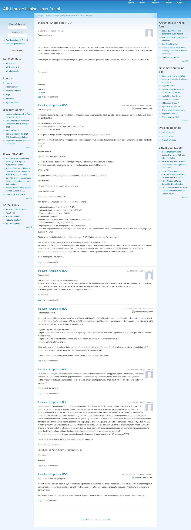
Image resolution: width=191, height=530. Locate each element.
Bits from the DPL (13, 130)
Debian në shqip (168, 132)
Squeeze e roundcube (171, 107)
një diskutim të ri (12, 67)
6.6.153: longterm (13, 224)
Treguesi (130, 3)
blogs (8, 95)
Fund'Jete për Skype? (170, 57)
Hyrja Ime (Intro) (168, 86)
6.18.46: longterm (13, 216)
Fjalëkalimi (17, 32)
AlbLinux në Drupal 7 (170, 103)
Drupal (107, 520)
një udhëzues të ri (13, 71)
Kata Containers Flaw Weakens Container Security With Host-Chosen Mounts (174, 191)
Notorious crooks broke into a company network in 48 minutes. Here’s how (175, 51)
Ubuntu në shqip (168, 136)
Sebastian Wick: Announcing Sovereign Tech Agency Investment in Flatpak (17, 162)
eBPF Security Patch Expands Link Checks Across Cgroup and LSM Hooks (175, 165)
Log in (40, 97)
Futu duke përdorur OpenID (17, 40)
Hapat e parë (63, 16)
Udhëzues (155, 3)
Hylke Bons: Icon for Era (15, 194)
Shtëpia (40, 16)
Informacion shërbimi (170, 99)
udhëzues (10, 99)
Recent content (12, 87)
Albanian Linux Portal (31, 9)
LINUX (54, 16)
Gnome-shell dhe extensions (173, 110)
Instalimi (89, 16)
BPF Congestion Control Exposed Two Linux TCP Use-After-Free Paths (174, 155)
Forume (142, 3)
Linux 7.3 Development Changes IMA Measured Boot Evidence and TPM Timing (173, 174)
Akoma (29, 147)
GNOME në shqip (169, 140)
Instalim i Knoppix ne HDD (52, 105)
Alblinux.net (85, 520)
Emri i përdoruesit (17, 24)
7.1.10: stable (11, 213)
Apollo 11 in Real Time (171, 96)
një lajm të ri (11, 63)
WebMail (180, 3)
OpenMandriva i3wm (170, 44)
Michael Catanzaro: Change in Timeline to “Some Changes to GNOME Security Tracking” (18, 171)
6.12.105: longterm (13, 220)
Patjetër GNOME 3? (170, 114)
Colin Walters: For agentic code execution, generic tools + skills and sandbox (18, 181)
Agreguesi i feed (12, 103)
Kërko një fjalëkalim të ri (15, 44)
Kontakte (168, 3)
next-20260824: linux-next (16, 209)
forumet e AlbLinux (13, 91)
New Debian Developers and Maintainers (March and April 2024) (17, 124)
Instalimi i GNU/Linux (76, 16)
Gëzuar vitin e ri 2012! (170, 117)
